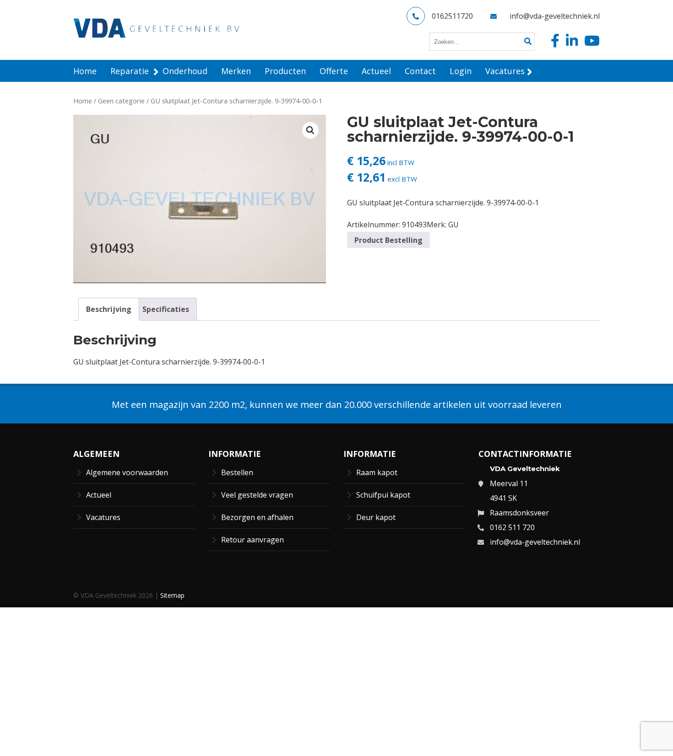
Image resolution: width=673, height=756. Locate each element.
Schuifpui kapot (383, 495)
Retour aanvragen (252, 540)
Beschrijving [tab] (108, 309)
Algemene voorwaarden (127, 472)
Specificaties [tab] (165, 309)
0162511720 (452, 16)
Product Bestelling (388, 240)
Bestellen (237, 472)
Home (82, 100)
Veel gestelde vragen (257, 495)
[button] (310, 130)
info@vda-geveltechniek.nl (555, 16)
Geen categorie (121, 100)
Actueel (98, 495)
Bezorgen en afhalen (257, 517)
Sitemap (172, 595)
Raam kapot (376, 472)
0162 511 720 (512, 527)
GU (453, 225)
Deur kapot (376, 517)
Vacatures (103, 517)
